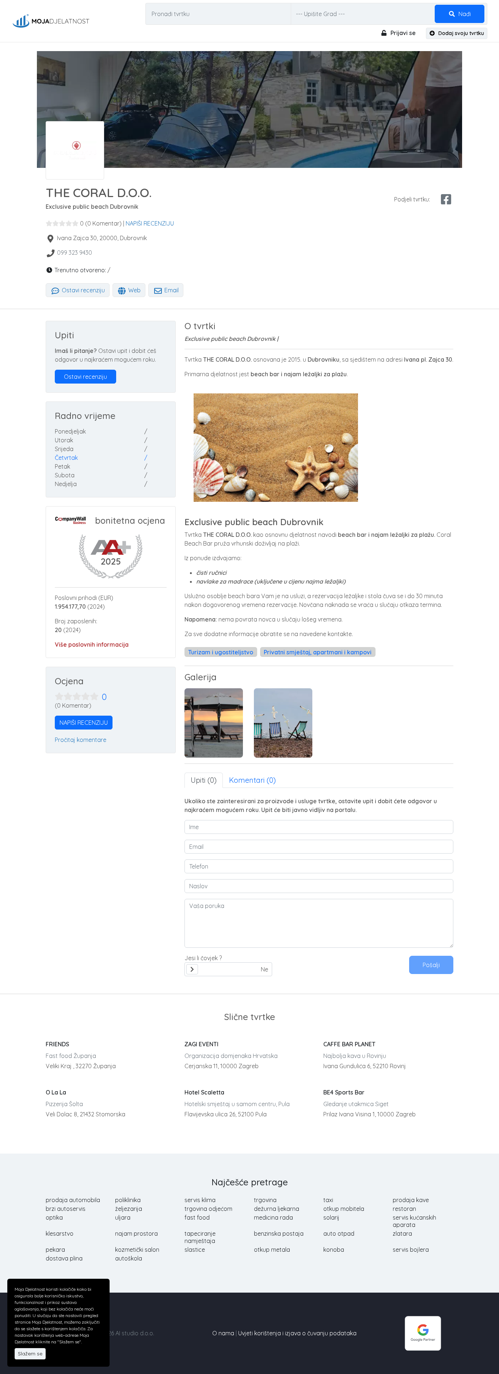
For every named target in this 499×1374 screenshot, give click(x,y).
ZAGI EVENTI (201, 1044)
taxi (328, 1200)
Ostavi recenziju (82, 290)
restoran (404, 1208)
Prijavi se (402, 32)
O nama (223, 1333)
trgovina (265, 1200)
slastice (194, 1249)
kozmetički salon (137, 1249)
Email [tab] (171, 290)
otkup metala (272, 1249)
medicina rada (273, 1217)
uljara (122, 1217)
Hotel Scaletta (204, 1092)
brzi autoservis (65, 1208)
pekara (55, 1249)
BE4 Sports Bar (344, 1092)
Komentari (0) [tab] (252, 780)
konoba (333, 1249)
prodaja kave (411, 1200)
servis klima (200, 1200)
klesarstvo (59, 1233)
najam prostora (136, 1233)
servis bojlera (411, 1249)
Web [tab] (134, 290)
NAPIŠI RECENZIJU (150, 223)
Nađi (464, 14)
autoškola (128, 1258)
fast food (197, 1217)
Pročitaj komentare (80, 739)
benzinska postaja (279, 1233)
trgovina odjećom (208, 1208)
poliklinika (128, 1200)
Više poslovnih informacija (92, 644)
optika (54, 1217)
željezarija (128, 1208)
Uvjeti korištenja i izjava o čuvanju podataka (297, 1333)
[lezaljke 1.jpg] (213, 723)
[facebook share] (446, 199)
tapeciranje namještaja (200, 1237)
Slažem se (30, 1353)
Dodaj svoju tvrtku (460, 33)
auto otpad (338, 1233)
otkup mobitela (343, 1208)
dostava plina (64, 1258)
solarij (331, 1217)
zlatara (402, 1233)
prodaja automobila (73, 1200)
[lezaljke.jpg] (283, 723)
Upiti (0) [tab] (204, 780)
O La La (56, 1092)
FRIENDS (57, 1044)
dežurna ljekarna (276, 1208)
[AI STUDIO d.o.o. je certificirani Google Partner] (423, 1332)
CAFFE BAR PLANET (349, 1044)
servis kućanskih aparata (414, 1221)
